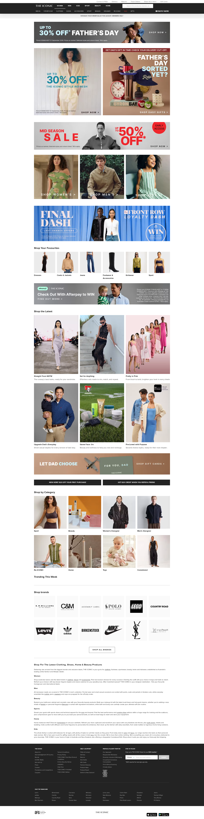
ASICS (139, 797)
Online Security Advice (64, 762)
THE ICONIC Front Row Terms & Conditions (67, 758)
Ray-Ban (122, 795)
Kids (78, 6)
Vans (70, 797)
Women (60, 6)
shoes (76, 680)
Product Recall (84, 770)
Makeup (37, 797)
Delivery (114, 1)
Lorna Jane (106, 792)
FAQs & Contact (85, 752)
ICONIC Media (39, 760)
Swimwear (106, 800)
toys (92, 735)
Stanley (71, 795)
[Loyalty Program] (163, 11)
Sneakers (140, 792)
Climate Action (107, 767)
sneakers (57, 694)
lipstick (43, 704)
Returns (124, 1)
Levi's (36, 792)
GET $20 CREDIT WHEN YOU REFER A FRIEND (136, 482)
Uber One (60, 767)
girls (125, 733)
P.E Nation (157, 800)
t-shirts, (46, 694)
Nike (104, 797)
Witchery (88, 792)
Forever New (72, 800)
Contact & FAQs (102, 1)
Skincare (65, 704)
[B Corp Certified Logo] (113, 774)
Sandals (139, 795)
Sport (87, 6)
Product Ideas (84, 767)
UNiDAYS (60, 764)
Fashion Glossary (85, 765)
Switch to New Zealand (87, 772)
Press (36, 765)
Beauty (98, 6)
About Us (37, 752)
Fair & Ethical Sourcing (110, 764)
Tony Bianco (157, 797)
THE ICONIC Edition (63, 772)
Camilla (54, 795)
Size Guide (83, 760)
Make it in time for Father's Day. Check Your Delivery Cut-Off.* (102, 16)
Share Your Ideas (150, 1)
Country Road (56, 797)
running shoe (122, 712)
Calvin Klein (123, 792)
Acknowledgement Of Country (44, 754)
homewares (61, 723)
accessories (86, 680)
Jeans (155, 792)
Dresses (139, 800)
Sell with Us (38, 762)
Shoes (54, 800)
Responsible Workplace (110, 754)
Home (108, 6)
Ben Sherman (39, 800)
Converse (72, 792)
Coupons (37, 772)
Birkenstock (55, 792)
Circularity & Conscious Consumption (110, 761)
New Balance (107, 795)
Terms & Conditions (63, 752)
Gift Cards (164, 1)
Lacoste (88, 800)
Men (69, 6)
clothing (107, 669)
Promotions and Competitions (44, 770)
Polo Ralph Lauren (125, 800)
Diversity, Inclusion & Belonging (112, 757)
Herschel (88, 797)
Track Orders (135, 1)
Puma (121, 797)
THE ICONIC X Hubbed (64, 769)
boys (132, 733)
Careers (37, 767)
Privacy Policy (61, 754)
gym (82, 712)
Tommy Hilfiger (158, 795)
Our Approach (107, 752)
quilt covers (151, 723)
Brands (37, 757)
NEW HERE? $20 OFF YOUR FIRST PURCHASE (67, 482)
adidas (37, 795)
